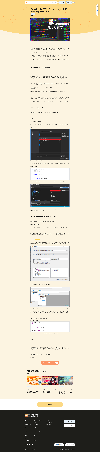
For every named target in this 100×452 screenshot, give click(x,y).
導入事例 (35, 422)
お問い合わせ (62, 2)
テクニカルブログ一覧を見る (47, 362)
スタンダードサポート (37, 425)
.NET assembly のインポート (34, 228)
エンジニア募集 (69, 425)
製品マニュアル (27, 438)
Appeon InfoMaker (27, 425)
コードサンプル (27, 440)
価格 (25, 427)
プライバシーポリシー (27, 449)
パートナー (35, 438)
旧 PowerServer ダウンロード (50, 425)
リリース (35, 427)
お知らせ (35, 435)
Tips (25, 437)
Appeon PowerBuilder (28, 422)
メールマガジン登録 (69, 2)
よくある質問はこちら (50, 404)
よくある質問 (36, 424)
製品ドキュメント (48, 424)
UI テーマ (38, 71)
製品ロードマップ (48, 422)
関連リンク (35, 440)
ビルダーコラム (36, 437)
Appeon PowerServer (28, 424)
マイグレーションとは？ (37, 429)
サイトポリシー (34, 449)
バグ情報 (26, 435)
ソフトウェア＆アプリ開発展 (46, 48)
